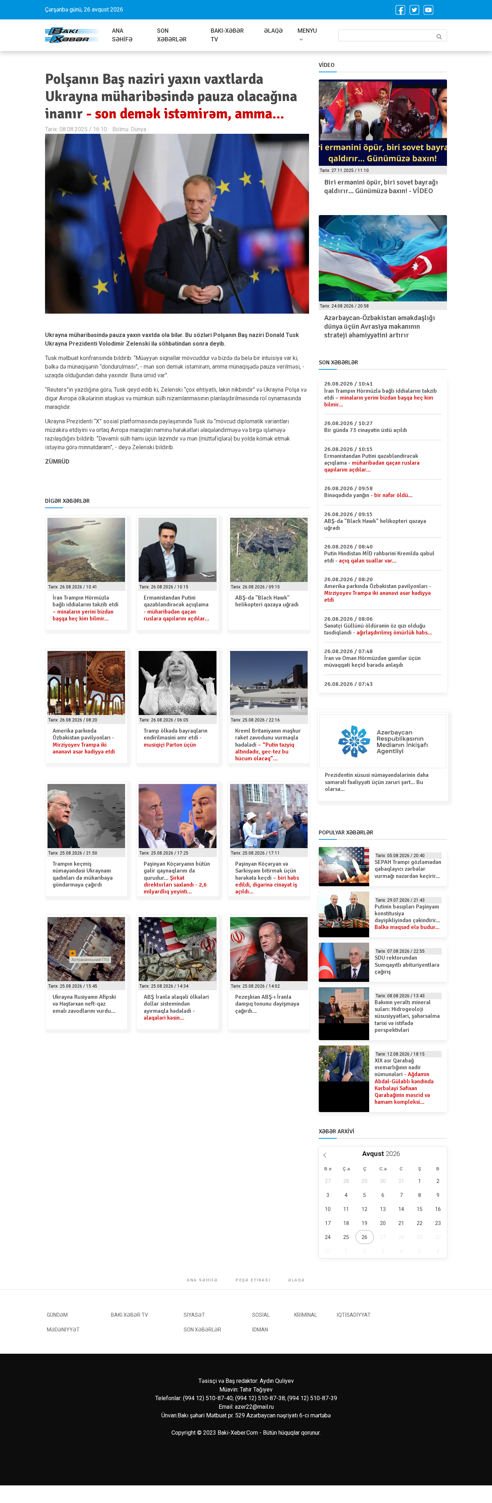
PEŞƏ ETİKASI (253, 1280)
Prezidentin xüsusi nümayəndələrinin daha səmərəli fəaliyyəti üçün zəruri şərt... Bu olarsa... (377, 781)
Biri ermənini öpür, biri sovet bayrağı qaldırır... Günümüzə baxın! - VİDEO (381, 186)
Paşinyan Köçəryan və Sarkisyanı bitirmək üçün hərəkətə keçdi (267, 877)
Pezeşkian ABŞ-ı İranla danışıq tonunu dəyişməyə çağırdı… (267, 1003)
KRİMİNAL (305, 1315)
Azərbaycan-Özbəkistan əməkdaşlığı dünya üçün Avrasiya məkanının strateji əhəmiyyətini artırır (379, 326)
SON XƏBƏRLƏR (172, 35)
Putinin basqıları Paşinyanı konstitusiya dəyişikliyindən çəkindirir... (407, 917)
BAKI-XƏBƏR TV (227, 35)
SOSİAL (261, 1315)
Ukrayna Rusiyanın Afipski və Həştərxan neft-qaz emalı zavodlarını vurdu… (84, 1003)
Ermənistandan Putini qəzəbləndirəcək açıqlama (176, 608)
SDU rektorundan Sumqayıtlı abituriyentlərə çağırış (407, 964)
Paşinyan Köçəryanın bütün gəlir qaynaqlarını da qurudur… (177, 877)
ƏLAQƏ (273, 30)
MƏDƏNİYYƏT (63, 1330)
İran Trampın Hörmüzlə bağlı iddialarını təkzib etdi (85, 608)
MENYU (307, 30)
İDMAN (260, 1330)
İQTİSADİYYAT (354, 1315)
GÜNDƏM (57, 1315)
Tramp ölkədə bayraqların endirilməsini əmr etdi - (175, 737)
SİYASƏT (194, 1315)
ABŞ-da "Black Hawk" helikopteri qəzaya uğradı (267, 601)
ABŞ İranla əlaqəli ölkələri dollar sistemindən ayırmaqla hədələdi (176, 1007)
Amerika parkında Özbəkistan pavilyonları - (84, 741)
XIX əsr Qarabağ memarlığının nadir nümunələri (404, 1081)
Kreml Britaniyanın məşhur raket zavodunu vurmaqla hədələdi (268, 744)
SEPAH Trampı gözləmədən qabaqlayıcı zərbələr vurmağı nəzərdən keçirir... (408, 868)
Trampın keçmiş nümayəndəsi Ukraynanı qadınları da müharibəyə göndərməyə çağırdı (83, 874)
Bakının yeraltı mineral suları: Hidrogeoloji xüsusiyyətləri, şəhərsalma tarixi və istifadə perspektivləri (407, 1016)
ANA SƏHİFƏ (122, 35)
